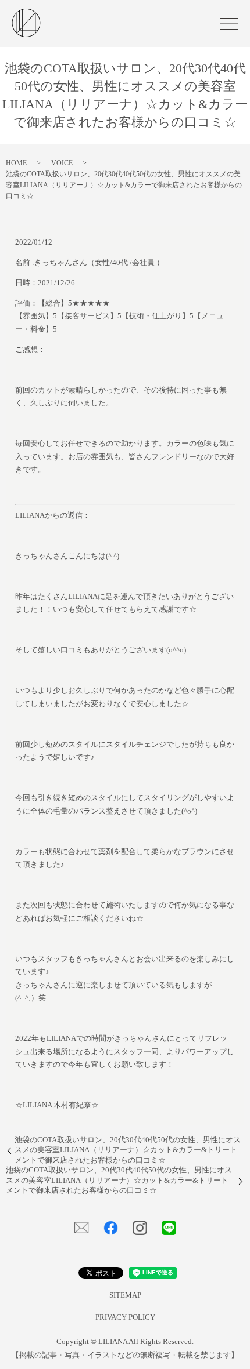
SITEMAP (125, 1295)
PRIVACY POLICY (125, 1317)
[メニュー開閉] (229, 24)
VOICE (62, 163)
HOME (16, 163)
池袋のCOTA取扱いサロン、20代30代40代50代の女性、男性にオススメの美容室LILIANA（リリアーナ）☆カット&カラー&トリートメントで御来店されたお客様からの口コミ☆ (128, 1150)
